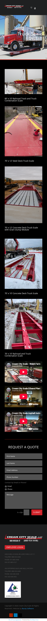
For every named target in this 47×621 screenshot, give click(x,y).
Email (10, 486)
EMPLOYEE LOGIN (15, 547)
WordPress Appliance (15, 620)
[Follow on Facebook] (6, 615)
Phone (10, 489)
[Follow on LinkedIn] (15, 615)
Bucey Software (28, 608)
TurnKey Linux (34, 620)
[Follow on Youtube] (11, 615)
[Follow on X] (20, 615)
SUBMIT (36, 512)
